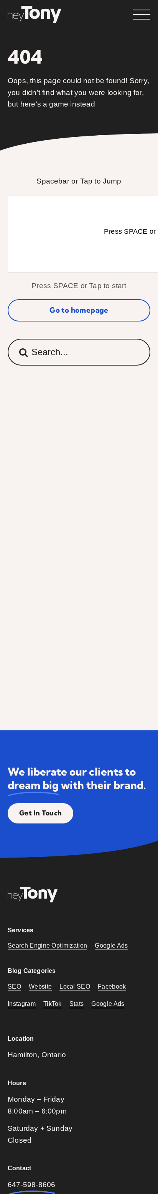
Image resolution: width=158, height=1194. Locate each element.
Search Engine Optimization (47, 945)
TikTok (52, 1003)
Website (40, 986)
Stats (76, 1003)
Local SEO (74, 986)
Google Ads (111, 945)
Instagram (22, 1003)
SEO (14, 986)
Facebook (112, 986)
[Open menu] (141, 15)
